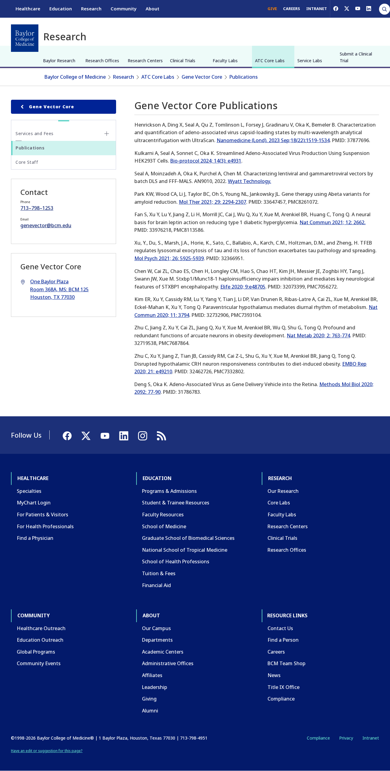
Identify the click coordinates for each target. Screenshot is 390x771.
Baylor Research (59, 60)
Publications (243, 77)
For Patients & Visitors (42, 514)
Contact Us (280, 628)
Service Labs (309, 60)
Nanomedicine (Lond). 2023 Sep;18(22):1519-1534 (273, 140)
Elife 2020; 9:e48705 (242, 286)
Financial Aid (156, 585)
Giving (149, 698)
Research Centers (145, 60)
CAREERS (291, 8)
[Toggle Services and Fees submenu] (107, 133)
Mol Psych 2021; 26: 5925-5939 (169, 258)
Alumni (150, 710)
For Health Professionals (45, 526)
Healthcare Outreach (41, 628)
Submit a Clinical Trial (356, 57)
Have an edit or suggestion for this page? (47, 750)
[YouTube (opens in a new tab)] (357, 8)
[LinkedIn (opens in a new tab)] (368, 8)
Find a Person (283, 640)
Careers (276, 651)
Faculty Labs (225, 60)
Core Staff (27, 162)
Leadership (154, 687)
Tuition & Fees (159, 573)
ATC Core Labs (270, 60)
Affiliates (152, 675)
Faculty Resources (163, 514)
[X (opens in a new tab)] (346, 8)
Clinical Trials (182, 60)
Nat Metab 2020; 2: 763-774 (318, 335)
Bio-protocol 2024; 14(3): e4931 (205, 160)
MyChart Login (34, 502)
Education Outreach (40, 640)
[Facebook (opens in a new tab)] (335, 8)
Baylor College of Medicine (75, 77)
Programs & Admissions (169, 491)
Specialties (29, 491)
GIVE (272, 8)
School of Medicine (164, 526)
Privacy (346, 738)
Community (123, 8)
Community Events (39, 663)
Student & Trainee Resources (175, 502)
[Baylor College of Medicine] (24, 38)
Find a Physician (35, 538)
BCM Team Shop (287, 663)
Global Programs (36, 651)
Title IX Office (284, 687)
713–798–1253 (36, 208)
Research (91, 8)
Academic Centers (162, 651)
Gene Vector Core (202, 77)
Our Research (283, 491)
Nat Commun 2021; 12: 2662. (333, 222)
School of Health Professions (175, 561)
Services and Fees (35, 133)
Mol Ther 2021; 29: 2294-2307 (212, 202)
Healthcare (28, 8)
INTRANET (316, 8)
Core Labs (279, 502)
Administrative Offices (167, 663)
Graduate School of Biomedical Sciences (188, 538)
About (152, 8)
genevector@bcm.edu (45, 225)
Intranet (370, 738)
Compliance (281, 698)
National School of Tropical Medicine (184, 550)
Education (60, 8)
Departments (157, 640)
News (274, 675)
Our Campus (156, 628)
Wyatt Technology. (249, 181)
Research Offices (102, 60)
